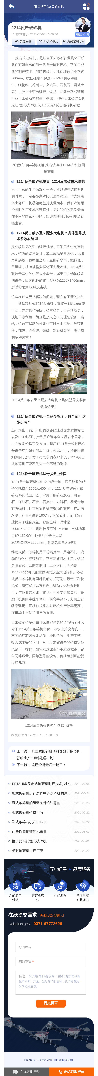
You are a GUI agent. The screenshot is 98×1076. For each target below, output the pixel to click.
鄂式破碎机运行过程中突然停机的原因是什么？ (42, 793)
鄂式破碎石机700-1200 (29, 822)
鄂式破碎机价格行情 (27, 812)
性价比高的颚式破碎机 (29, 841)
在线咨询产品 (30, 1072)
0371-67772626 (48, 923)
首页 (37, 6)
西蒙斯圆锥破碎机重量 (29, 831)
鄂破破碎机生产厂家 (27, 851)
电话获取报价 (74, 1072)
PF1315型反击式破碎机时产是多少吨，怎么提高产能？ (42, 784)
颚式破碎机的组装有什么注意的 (36, 803)
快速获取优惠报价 (52, 915)
